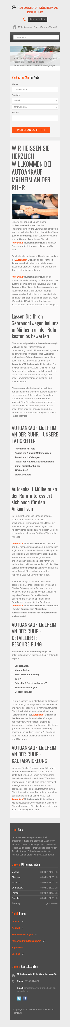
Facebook (25, 998)
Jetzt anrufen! (38, 19)
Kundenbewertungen (22, 934)
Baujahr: (16, 95)
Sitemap (16, 954)
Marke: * (16, 84)
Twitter (19, 998)
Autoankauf (18, 243)
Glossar (16, 921)
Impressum (17, 947)
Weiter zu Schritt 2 (31, 129)
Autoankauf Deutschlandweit (26, 941)
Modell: (15, 112)
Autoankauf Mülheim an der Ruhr (37, 10)
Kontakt (16, 928)
